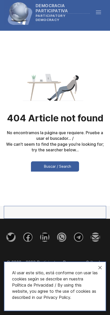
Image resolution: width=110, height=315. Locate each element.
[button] (101, 12)
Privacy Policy (56, 297)
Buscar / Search (57, 166)
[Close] (100, 267)
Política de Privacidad (32, 285)
